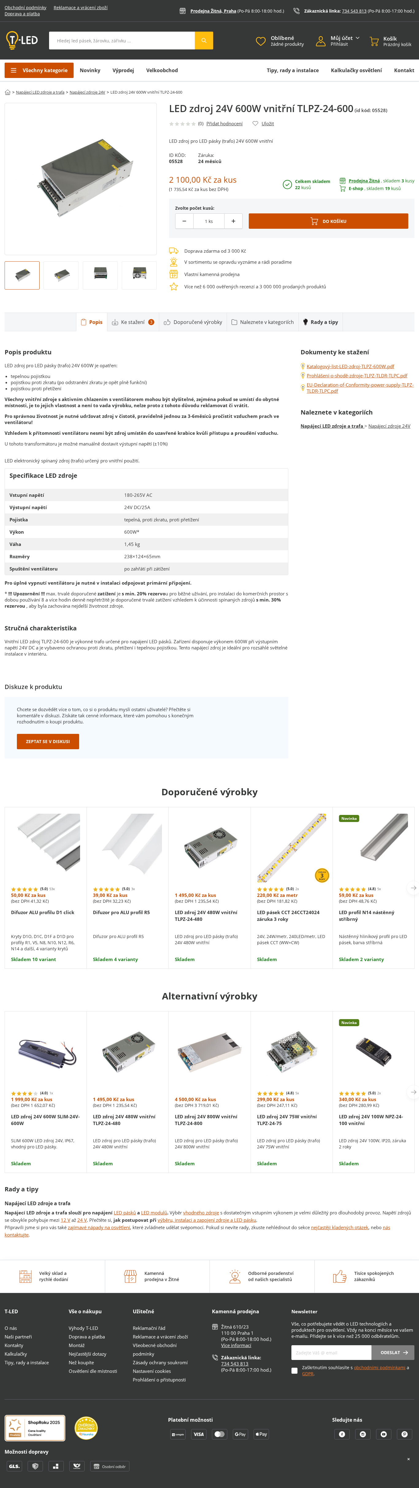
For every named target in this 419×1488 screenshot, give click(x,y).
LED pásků (125, 1212)
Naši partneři (18, 1337)
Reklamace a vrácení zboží (81, 7)
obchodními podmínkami (380, 1367)
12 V (65, 1220)
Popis (95, 322)
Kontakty (14, 1345)
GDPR (307, 1374)
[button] (323, 42)
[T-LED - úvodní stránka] (22, 40)
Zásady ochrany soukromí (160, 1362)
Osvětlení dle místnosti (93, 1371)
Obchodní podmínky (25, 7)
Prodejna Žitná (364, 181)
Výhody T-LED (83, 1328)
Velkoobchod (162, 70)
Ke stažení (136, 322)
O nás (11, 1328)
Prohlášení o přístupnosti (159, 1380)
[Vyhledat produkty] (204, 40)
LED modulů (154, 1212)
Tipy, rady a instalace (293, 70)
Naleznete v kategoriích (267, 322)
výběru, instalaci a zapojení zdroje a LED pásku (207, 1220)
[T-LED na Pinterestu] (404, 1438)
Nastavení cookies (152, 1371)
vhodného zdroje (201, 1212)
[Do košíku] (328, 221)
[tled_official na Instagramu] (363, 1438)
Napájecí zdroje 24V (87, 92)
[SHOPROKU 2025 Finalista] (40, 1429)
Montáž (77, 1345)
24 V (82, 1220)
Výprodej (123, 70)
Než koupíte (81, 1362)
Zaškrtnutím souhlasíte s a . (355, 1371)
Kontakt (404, 70)
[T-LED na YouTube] (384, 1438)
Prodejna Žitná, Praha (213, 11)
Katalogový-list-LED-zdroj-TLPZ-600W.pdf (350, 366)
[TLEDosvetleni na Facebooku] (342, 1438)
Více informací (236, 1345)
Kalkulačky (16, 1354)
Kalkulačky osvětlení (356, 70)
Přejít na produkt (45, 944)
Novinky (90, 70)
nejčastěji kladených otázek (339, 1227)
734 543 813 (354, 11)
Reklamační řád (149, 1328)
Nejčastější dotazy (87, 1354)
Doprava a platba (22, 14)
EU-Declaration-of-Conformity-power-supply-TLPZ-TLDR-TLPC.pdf (360, 388)
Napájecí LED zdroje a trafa (40, 92)
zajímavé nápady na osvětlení (99, 1227)
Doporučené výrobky (198, 322)
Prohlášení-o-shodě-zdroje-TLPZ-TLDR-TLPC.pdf (357, 375)
